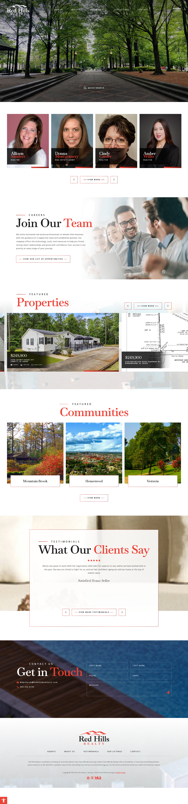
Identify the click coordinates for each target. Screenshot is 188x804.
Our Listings (122, 10)
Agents (58, 10)
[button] (3, 800)
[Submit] (168, 693)
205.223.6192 (27, 687)
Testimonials (98, 10)
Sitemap (90, 773)
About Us (76, 10)
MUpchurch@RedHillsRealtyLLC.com (39, 682)
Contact (143, 10)
